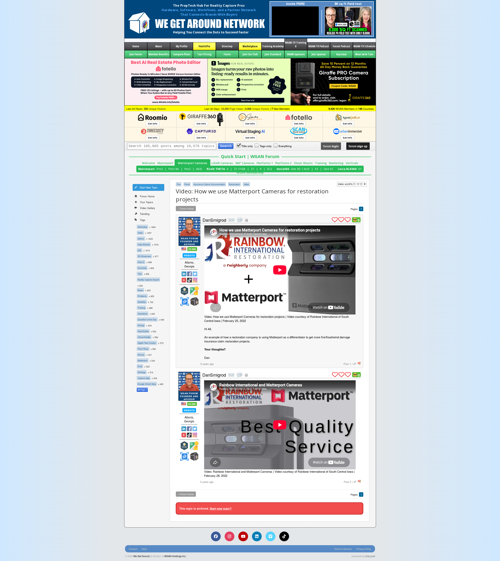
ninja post (370, 556)
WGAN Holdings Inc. (175, 556)
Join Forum (135, 54)
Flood (187, 184)
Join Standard (273, 54)
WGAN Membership (250, 172)
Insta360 (283, 169)
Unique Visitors (155, 109)
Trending (144, 214)
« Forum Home (186, 208)
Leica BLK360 (347, 169)
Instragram (195, 280)
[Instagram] (229, 536)
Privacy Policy (363, 548)
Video (140, 232)
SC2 (269, 169)
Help (144, 548)
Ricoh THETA (216, 169)
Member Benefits (159, 54)
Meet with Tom (364, 54)
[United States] (183, 248)
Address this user (246, 220)
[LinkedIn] (257, 536)
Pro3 (159, 169)
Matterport (165, 163)
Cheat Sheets (303, 163)
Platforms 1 (265, 163)
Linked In (184, 274)
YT (358, 184)
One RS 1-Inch (300, 169)
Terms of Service (343, 548)
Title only (247, 146)
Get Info (152, 123)
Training (321, 163)
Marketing (336, 163)
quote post (240, 219)
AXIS (199, 169)
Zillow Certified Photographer (184, 301)
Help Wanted (144, 244)
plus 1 (335, 219)
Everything (285, 146)
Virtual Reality (144, 337)
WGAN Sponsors (296, 54)
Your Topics (146, 202)
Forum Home (147, 196)
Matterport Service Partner (184, 290)
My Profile (181, 46)
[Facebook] (216, 536)
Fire (178, 184)
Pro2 (187, 169)
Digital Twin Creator (147, 342)
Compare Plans (181, 54)
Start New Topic (149, 187)
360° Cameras (244, 163)
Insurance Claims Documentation (209, 184)
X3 (316, 169)
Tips (140, 273)
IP (355, 364)
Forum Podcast (341, 46)
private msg (231, 220)
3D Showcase (144, 256)
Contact (133, 548)
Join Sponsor (319, 54)
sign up (358, 146)
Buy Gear (341, 54)
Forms (227, 54)
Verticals (352, 163)
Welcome (148, 163)
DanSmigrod (214, 220)
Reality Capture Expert (148, 279)
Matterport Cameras (192, 163)
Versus (141, 354)
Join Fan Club (250, 54)
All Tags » (142, 389)
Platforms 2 (283, 163)
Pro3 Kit (173, 169)
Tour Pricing (204, 54)
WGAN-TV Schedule (364, 46)
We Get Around (141, 556)
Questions (142, 313)
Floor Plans (143, 348)
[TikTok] (284, 536)
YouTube (184, 280)
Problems (142, 295)
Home (135, 46)
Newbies (142, 301)
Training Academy (273, 46)
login (331, 146)
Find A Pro (204, 46)
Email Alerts (345, 184)
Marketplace (250, 46)
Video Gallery (147, 208)
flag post (359, 363)
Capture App (144, 378)
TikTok (189, 280)
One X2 (328, 169)
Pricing (141, 325)
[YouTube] (243, 536)
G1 (360, 169)
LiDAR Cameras (222, 163)
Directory (227, 46)
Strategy (142, 372)
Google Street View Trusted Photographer (194, 290)
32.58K (192, 249)
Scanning (142, 267)
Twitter (195, 274)
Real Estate (143, 331)
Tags (142, 220)
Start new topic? (221, 508)
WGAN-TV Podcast (318, 46)
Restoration (234, 184)
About (158, 46)
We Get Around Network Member (194, 301)
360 (139, 250)
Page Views (232, 109)
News (140, 290)
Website (189, 255)
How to (141, 262)
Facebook (189, 274)
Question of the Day (147, 319)
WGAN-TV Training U (295, 44)
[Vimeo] (270, 536)
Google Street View (147, 383)
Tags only (265, 146)
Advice (141, 238)
